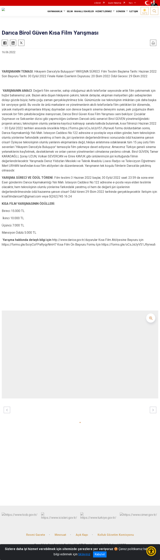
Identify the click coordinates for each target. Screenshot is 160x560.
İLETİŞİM (133, 11)
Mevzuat (60, 535)
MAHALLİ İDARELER (84, 11)
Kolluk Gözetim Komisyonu (116, 535)
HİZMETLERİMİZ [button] (103, 11)
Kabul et (100, 554)
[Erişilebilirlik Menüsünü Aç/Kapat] (151, 551)
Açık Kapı (82, 535)
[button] (80, 422)
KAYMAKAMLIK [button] (55, 11)
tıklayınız (84, 554)
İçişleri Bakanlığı (114, 3)
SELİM (70, 11)
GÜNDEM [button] (120, 11)
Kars (130, 3)
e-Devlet (97, 3)
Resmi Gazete (35, 535)
